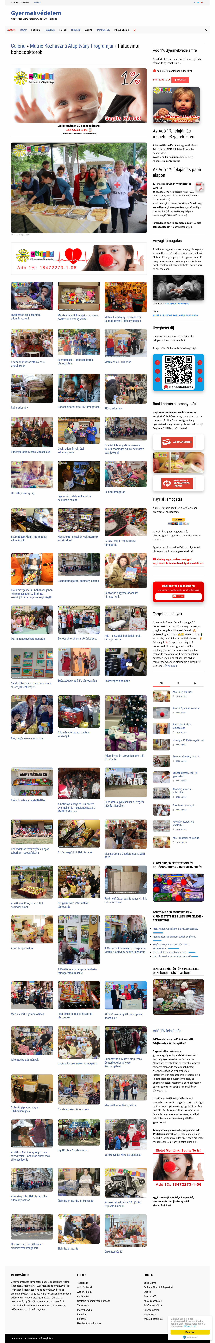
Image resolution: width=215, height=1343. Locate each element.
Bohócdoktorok (151, 1309)
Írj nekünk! (171, 665)
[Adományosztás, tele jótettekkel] (161, 822)
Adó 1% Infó (150, 1296)
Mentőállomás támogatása (120, 1105)
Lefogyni (81, 1318)
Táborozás (82, 1282)
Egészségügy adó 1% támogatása (77, 680)
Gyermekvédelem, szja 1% (186, 756)
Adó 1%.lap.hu (84, 1291)
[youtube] (202, 2)
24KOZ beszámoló (153, 1318)
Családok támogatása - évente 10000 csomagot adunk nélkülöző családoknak (124, 448)
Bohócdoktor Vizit (153, 1305)
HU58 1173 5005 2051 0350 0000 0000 (175, 315)
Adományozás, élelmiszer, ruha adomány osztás (29, 1198)
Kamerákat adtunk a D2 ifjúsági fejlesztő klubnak (123, 1204)
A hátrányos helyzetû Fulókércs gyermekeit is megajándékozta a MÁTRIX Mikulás (76, 807)
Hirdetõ (76, 29)
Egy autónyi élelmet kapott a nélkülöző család (74, 498)
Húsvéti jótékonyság (22, 493)
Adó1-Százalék (84, 1287)
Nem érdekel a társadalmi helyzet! (172, 956)
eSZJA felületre (174, 149)
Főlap (23, 29)
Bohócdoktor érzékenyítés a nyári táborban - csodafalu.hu (30, 850)
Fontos (35, 29)
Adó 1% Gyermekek (22, 948)
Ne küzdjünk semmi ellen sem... (171, 952)
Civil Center (83, 1296)
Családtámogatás (115, 492)
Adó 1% (11, 29)
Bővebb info (190, 1326)
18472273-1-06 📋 (79, 130)
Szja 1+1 (148, 1291)
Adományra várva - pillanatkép (182, 790)
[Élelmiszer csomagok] (161, 805)
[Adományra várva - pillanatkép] (161, 789)
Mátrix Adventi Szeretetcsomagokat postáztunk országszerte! (78, 317)
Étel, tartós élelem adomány (27, 738)
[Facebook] (195, 2)
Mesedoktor (121, 29)
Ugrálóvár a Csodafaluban (73, 1150)
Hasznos (50, 29)
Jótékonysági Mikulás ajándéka (123, 1154)
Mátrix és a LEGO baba (118, 362)
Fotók (63, 29)
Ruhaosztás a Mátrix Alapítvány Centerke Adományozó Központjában (123, 1062)
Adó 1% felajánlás (167, 1030)
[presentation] (161, 684)
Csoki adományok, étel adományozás (71, 450)
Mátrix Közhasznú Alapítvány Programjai (71, 46)
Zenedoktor (83, 1305)
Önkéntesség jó (113, 1251)
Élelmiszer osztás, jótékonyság (75, 1200)
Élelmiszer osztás (68, 1248)
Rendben (190, 1332)
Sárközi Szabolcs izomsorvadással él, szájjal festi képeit (31, 685)
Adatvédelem (31, 1338)
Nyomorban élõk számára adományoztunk (26, 316)
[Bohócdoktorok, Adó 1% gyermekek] (161, 773)
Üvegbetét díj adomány (89, 1323)
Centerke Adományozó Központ (93, 1300)
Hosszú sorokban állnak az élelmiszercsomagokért (27, 1246)
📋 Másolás (180, 79)
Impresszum (17, 1338)
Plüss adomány (113, 408)
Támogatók (103, 29)
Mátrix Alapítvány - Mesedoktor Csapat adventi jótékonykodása (123, 319)
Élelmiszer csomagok (184, 805)
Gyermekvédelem (36, 13)
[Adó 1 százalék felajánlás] (161, 838)
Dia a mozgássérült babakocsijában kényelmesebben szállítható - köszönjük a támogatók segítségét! (32, 593)
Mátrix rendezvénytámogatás (28, 638)
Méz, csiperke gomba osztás (27, 1014)
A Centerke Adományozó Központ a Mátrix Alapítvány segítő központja (125, 950)
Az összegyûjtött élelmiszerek (75, 852)
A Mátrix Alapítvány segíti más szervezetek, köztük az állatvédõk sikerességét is (30, 1155)
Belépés (37, 2)
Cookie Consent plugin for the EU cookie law (190, 1337)
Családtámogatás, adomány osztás (78, 581)
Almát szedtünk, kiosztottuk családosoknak (27, 905)
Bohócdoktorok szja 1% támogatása (79, 407)
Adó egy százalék (153, 1300)
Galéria (18, 46)
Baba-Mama (150, 1282)
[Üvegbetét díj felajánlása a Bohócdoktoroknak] (178, 372)
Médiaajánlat (45, 1338)
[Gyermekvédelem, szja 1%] (161, 757)
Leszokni (81, 1314)
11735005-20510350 (177, 303)
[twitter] (199, 2)
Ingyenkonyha (84, 1309)
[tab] (161, 684)
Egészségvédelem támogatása (182, 726)
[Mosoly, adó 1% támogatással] (161, 740)
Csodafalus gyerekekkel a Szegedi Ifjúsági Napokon (124, 803)
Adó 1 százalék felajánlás (186, 837)
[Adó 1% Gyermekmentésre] (161, 708)
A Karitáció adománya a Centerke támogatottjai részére (77, 971)
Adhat (88, 29)
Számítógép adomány (117, 681)
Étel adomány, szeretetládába (28, 800)
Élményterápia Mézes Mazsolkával (31, 452)
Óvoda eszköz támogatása (73, 1109)
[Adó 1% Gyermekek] (161, 692)
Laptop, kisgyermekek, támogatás (77, 1063)
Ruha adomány (19, 407)
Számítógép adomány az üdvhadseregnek (25, 1109)
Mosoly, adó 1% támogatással (188, 740)
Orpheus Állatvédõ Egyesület (158, 1287)
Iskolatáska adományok (25, 1059)
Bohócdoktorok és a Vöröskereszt (77, 638)
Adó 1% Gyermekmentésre (186, 708)
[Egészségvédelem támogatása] (161, 725)
